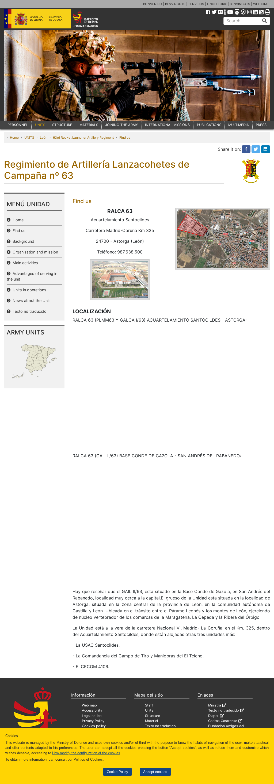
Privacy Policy (93, 721)
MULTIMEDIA (238, 125)
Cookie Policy (117, 772)
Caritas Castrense (222, 721)
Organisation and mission (34, 252)
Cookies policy (94, 726)
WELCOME (261, 4)
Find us (124, 137)
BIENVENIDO (152, 4)
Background (22, 241)
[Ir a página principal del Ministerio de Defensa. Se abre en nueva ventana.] (37, 18)
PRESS (261, 125)
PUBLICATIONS (209, 125)
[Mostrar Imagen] (120, 279)
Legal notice (91, 716)
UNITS (40, 125)
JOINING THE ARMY (121, 125)
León (43, 137)
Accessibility (92, 710)
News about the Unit (30, 300)
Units (149, 710)
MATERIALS (88, 125)
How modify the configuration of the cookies (86, 753)
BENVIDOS (196, 4)
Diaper (213, 716)
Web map (89, 705)
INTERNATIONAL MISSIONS (167, 125)
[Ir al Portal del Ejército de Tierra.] (91, 18)
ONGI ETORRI (217, 4)
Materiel (151, 721)
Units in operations (28, 290)
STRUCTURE (62, 125)
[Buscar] (265, 21)
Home (14, 137)
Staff (149, 705)
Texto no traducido (28, 311)
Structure (152, 716)
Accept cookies (155, 772)
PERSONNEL (17, 125)
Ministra (214, 705)
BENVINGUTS (175, 4)
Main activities (24, 262)
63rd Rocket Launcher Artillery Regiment (83, 137)
